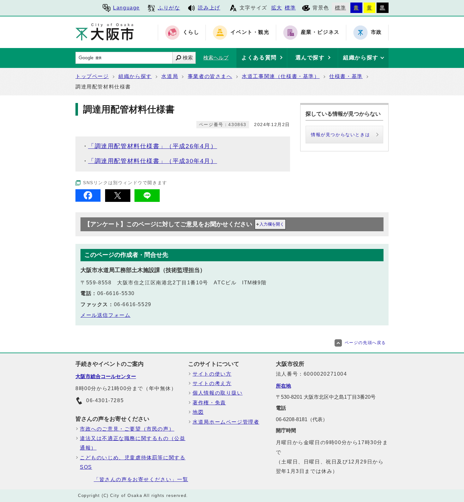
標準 (290, 7)
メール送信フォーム (105, 315)
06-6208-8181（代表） (302, 419)
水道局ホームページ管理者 (226, 422)
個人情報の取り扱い (217, 393)
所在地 (283, 386)
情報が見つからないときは (340, 134)
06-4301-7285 (105, 400)
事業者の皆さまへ (210, 76)
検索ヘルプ (216, 57)
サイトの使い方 (212, 374)
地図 (198, 412)
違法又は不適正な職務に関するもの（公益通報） (132, 443)
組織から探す (135, 76)
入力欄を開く (271, 224)
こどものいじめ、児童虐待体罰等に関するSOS (132, 462)
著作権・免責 (209, 402)
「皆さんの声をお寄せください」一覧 (141, 479)
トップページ (92, 76)
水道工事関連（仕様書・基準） (280, 76)
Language (126, 7)
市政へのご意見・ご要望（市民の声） (127, 429)
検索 (188, 57)
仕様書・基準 (346, 76)
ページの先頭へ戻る (365, 342)
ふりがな (169, 7)
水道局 (169, 76)
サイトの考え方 (212, 383)
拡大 (276, 7)
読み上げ (209, 7)
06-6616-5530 (116, 293)
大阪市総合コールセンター (105, 376)
